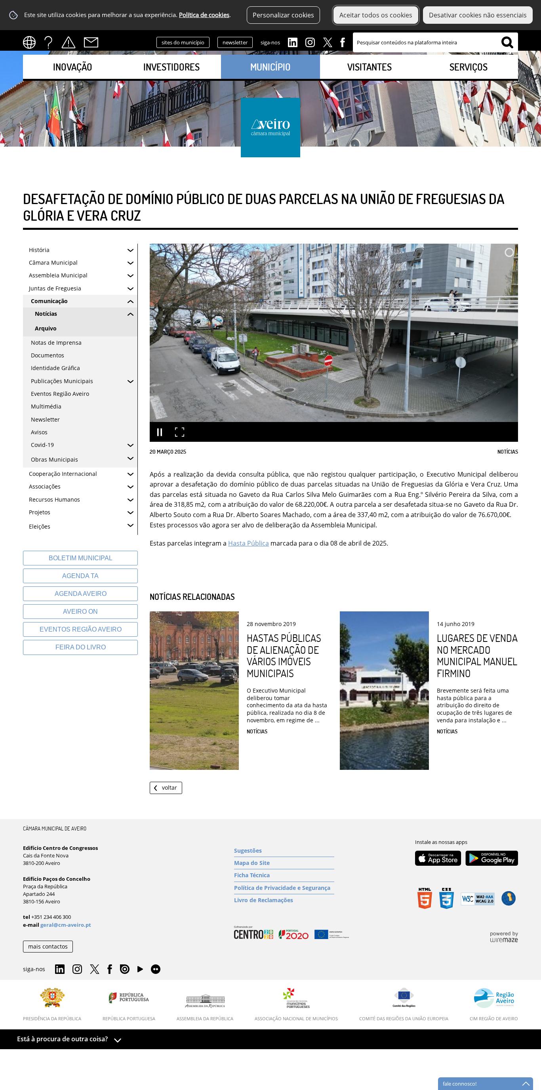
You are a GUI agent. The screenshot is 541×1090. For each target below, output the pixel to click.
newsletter (235, 42)
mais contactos (48, 946)
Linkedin (292, 42)
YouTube (140, 971)
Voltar (169, 787)
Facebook (342, 42)
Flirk (155, 969)
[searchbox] (435, 42)
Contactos (91, 42)
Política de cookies (204, 15)
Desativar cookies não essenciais (478, 15)
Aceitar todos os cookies (375, 15)
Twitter (327, 42)
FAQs (48, 42)
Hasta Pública (248, 543)
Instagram (310, 42)
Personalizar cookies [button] (283, 15)
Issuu (125, 969)
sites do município (183, 42)
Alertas (68, 42)
